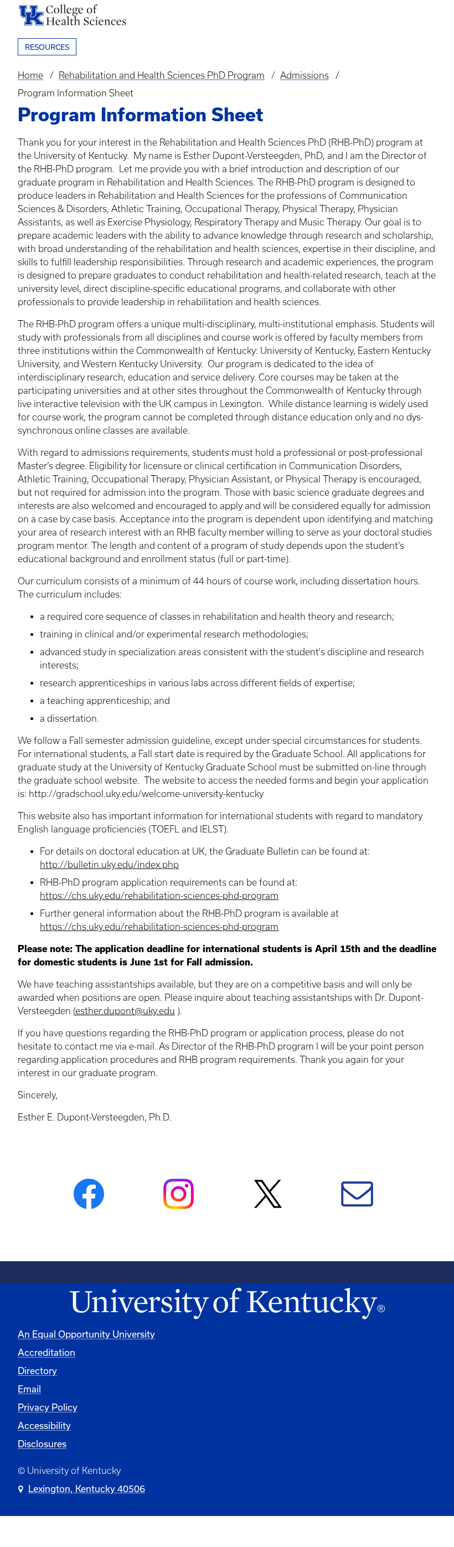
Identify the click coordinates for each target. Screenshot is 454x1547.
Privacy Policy (48, 1407)
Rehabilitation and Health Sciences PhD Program (162, 75)
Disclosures (42, 1443)
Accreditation (46, 1352)
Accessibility (44, 1425)
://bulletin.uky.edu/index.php (109, 865)
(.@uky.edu (124, 1011)
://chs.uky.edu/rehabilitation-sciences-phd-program (170, 896)
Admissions (304, 75)
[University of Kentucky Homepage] (227, 1304)
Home (30, 75)
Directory (37, 1370)
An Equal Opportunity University (86, 1334)
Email (29, 1389)
